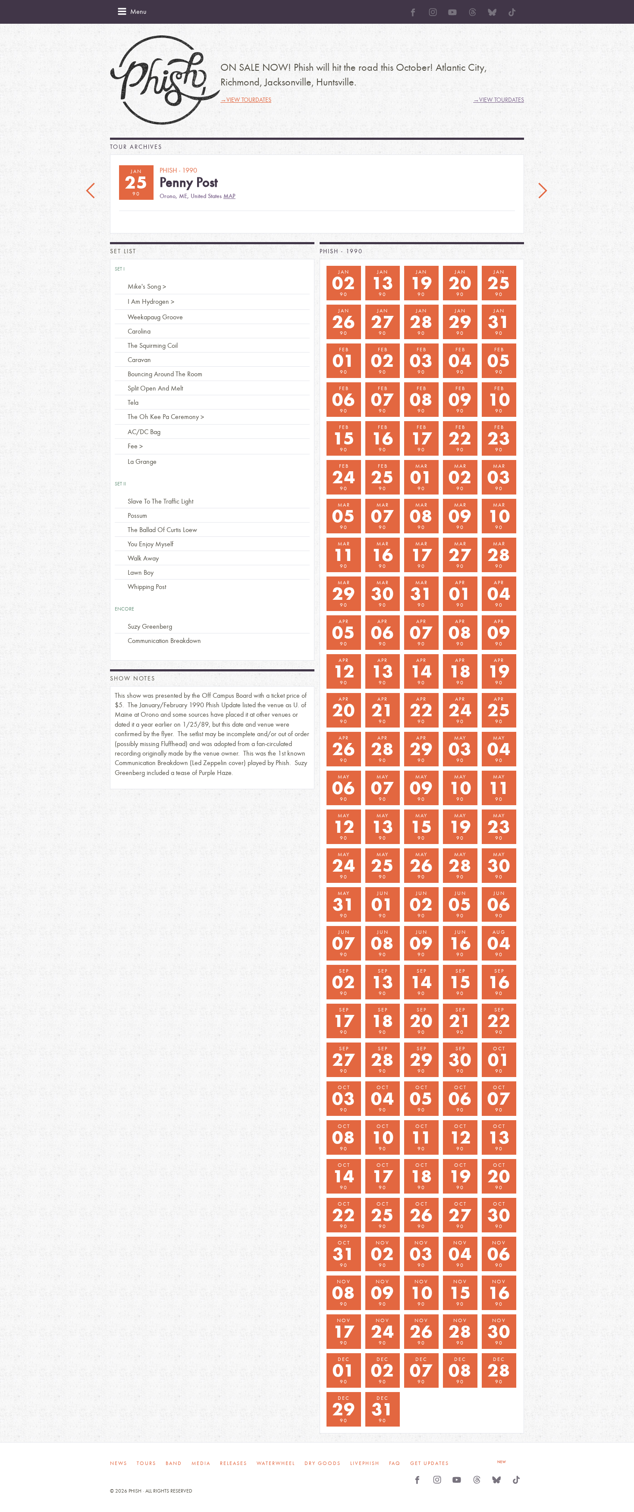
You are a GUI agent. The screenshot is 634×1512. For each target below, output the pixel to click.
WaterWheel (276, 1463)
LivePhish (365, 1463)
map (229, 196)
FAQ (395, 1463)
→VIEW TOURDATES (245, 100)
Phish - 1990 (341, 251)
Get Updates (429, 1463)
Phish (165, 80)
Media (200, 1463)
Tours (146, 1463)
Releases (233, 1463)
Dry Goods (322, 1463)
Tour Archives (136, 147)
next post (542, 191)
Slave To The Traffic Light (160, 501)
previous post (91, 191)
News (118, 1463)
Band (174, 1463)
